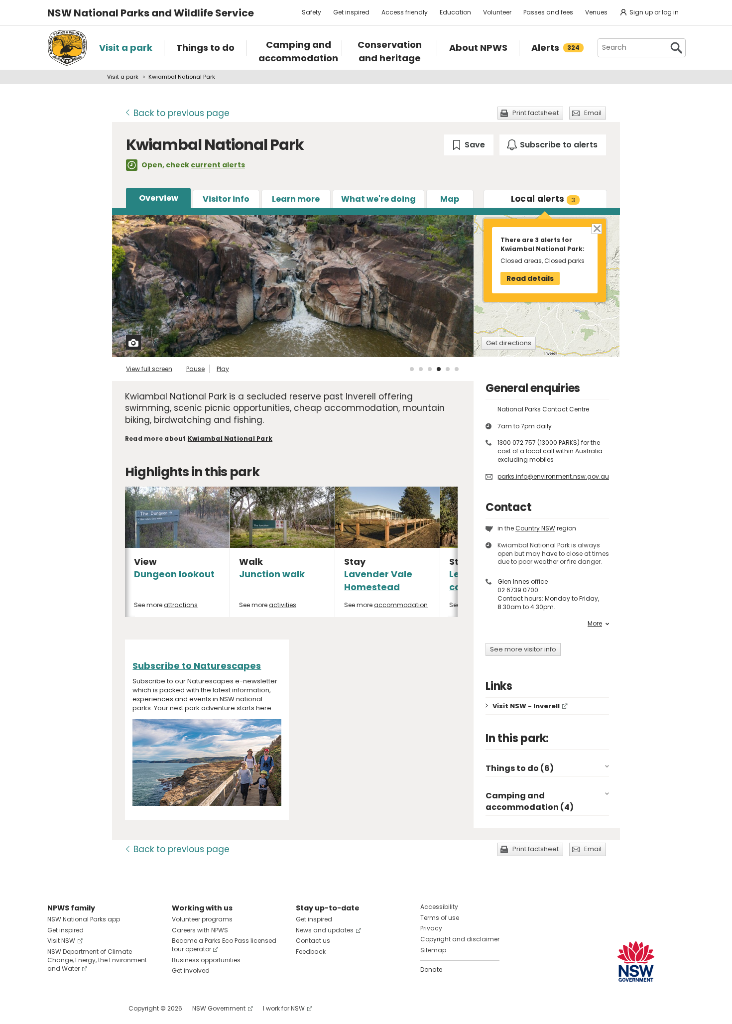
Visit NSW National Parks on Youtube (99, 1008)
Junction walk (272, 574)
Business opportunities (206, 960)
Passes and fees (548, 12)
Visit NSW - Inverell (526, 706)
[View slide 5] (448, 369)
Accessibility (439, 906)
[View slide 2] (421, 369)
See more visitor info (523, 649)
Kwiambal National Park (230, 438)
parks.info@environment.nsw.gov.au (553, 476)
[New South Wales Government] (635, 961)
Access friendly (404, 12)
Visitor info (226, 199)
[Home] (67, 48)
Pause (195, 369)
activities (282, 605)
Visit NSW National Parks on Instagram (78, 1008)
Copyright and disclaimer (459, 939)
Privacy (431, 928)
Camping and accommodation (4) (530, 801)
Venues (596, 12)
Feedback (311, 951)
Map (449, 199)
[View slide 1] (412, 369)
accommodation (401, 605)
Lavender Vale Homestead (378, 580)
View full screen (149, 369)
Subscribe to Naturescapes (196, 665)
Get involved (191, 970)
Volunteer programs (202, 919)
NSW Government (218, 1008)
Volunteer (497, 12)
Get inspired (351, 12)
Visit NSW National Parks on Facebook (56, 1008)
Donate (431, 969)
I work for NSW (284, 1008)
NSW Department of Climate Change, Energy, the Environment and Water (97, 960)
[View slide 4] (439, 369)
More (595, 624)
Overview (158, 198)
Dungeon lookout (174, 574)
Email (593, 113)
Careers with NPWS (200, 930)
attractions (181, 605)
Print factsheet (535, 113)
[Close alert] (596, 228)
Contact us (313, 940)
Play (223, 369)
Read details (530, 278)
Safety (311, 12)
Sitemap (433, 950)
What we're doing (378, 199)
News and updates (325, 930)
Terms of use (439, 917)
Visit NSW (61, 940)
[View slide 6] (457, 369)
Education (455, 12)
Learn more (296, 199)
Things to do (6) (520, 768)
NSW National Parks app (83, 919)
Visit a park (122, 77)
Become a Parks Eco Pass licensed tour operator (224, 944)
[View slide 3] (430, 369)
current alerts (218, 165)
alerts (543, 199)
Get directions (508, 343)
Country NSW (535, 528)
